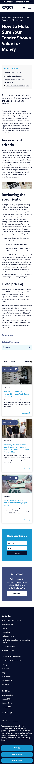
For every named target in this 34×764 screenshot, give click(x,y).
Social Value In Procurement (11, 661)
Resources (5, 669)
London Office (6, 699)
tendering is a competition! (11, 177)
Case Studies (6, 677)
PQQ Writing (6, 632)
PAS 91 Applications (8, 646)
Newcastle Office (7, 695)
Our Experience (7, 681)
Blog (9, 17)
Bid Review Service (8, 636)
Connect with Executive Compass (17, 86)
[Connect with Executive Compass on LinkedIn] (2, 712)
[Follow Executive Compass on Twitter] (5, 712)
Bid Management (7, 624)
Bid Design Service (8, 650)
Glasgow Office (7, 703)
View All (27, 361)
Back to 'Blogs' (9, 335)
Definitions (5, 684)
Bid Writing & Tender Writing (11, 620)
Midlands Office (7, 707)
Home (4, 17)
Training (4, 628)
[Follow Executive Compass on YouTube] (11, 712)
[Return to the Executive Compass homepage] (14, 8)
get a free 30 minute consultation (17, 2)
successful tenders (8, 313)
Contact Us (17, 594)
